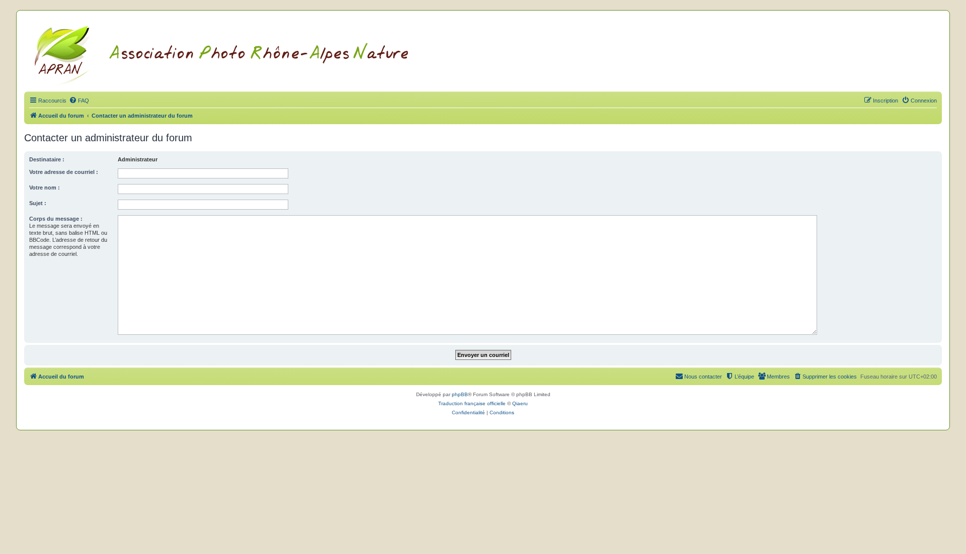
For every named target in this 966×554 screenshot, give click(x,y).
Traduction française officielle (472, 403)
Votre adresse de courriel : (63, 172)
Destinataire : (46, 159)
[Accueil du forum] (234, 54)
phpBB (460, 394)
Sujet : (37, 203)
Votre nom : (44, 187)
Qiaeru (520, 403)
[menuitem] (79, 101)
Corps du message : (56, 219)
